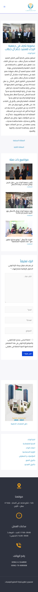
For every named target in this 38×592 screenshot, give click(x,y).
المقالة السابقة (19, 140)
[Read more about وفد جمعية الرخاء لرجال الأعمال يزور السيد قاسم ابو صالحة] (19, 200)
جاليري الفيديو (30, 464)
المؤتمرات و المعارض (27, 456)
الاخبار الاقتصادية (29, 443)
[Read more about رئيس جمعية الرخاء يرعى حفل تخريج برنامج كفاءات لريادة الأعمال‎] (19, 171)
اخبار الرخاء (31, 53)
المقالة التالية (19, 147)
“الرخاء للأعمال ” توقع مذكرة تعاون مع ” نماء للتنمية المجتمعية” (19, 240)
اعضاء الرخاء (30, 447)
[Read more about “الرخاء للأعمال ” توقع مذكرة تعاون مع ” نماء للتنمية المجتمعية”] (19, 228)
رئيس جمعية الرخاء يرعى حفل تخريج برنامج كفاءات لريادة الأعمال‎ (19, 183)
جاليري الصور (30, 460)
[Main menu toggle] (4, 6)
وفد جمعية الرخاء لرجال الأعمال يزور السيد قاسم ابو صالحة (19, 211)
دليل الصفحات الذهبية (19, 423)
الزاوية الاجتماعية (28, 452)
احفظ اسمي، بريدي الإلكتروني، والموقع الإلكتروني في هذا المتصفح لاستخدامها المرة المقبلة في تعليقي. (19, 343)
